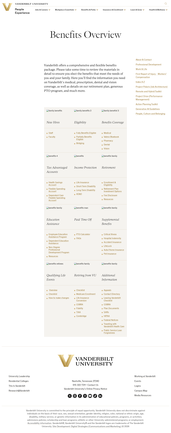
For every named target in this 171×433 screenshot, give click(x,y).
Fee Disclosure (110, 195)
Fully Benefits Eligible (86, 133)
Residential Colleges (19, 381)
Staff (51, 133)
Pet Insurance (110, 254)
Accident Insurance (112, 242)
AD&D (79, 194)
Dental (107, 145)
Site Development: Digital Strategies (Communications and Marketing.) (87, 427)
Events (137, 381)
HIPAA (107, 316)
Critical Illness (110, 234)
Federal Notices (111, 320)
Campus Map (140, 391)
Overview (53, 290)
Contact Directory (112, 294)
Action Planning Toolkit (147, 104)
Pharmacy (108, 141)
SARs (106, 312)
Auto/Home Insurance (114, 250)
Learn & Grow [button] (136, 10)
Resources (108, 199)
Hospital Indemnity (112, 238)
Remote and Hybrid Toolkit (149, 92)
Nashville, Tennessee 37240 (85, 381)
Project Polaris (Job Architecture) (152, 87)
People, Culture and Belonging (150, 114)
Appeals (107, 290)
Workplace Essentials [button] (64, 10)
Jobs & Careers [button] (41, 10)
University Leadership (19, 376)
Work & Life (141, 69)
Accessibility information (39, 423)
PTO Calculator (83, 234)
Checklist (53, 294)
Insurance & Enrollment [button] (113, 10)
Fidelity (79, 308)
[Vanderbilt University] (85, 360)
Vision (106, 149)
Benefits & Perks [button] (88, 10)
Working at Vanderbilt (145, 376)
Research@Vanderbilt (19, 391)
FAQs (78, 238)
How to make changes (59, 298)
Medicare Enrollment (85, 294)
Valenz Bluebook (111, 137)
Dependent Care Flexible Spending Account (57, 198)
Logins (137, 386)
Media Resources (142, 395)
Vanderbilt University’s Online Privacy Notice (85, 389)
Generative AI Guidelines (148, 109)
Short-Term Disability (86, 186)
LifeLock (108, 246)
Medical (108, 133)
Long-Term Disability (85, 190)
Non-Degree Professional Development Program (59, 250)
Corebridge (81, 316)
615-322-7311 (79, 385)
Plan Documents (111, 308)
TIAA (78, 312)
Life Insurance (82, 182)
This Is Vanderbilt (17, 386)
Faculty (52, 137)
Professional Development (148, 65)
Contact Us (93, 385)
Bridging (80, 143)
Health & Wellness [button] (157, 10)
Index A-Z (140, 82)
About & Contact (144, 60)
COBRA (79, 305)
